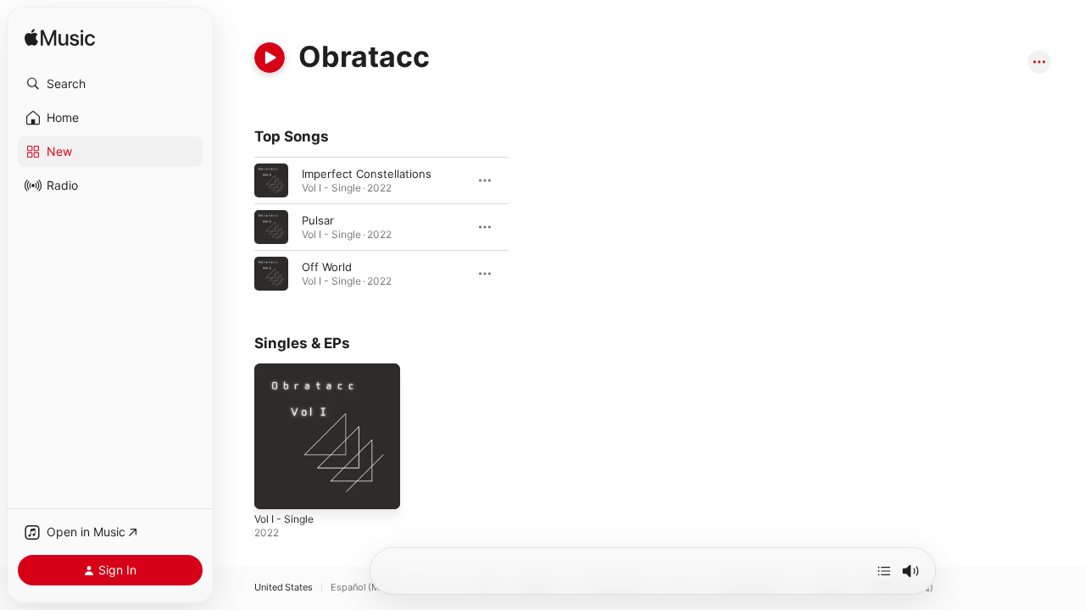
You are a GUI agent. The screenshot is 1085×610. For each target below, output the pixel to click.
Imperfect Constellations (366, 173)
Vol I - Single (287, 370)
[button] (110, 83)
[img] (60, 38)
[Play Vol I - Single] (275, 488)
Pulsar (318, 220)
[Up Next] (884, 571)
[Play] (269, 57)
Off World (327, 267)
